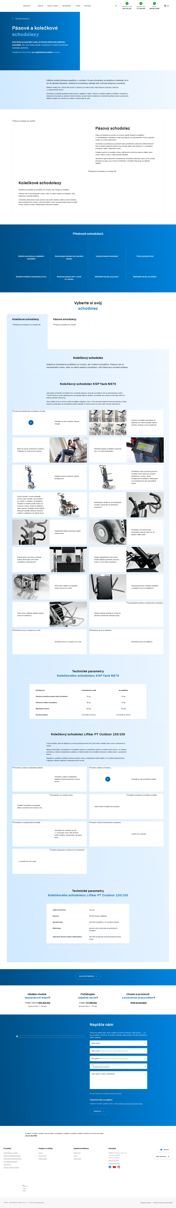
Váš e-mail (110, 1051)
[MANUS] (11, 6)
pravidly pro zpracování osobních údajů (130, 1103)
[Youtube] (114, 1167)
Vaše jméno (96, 1043)
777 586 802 (141, 8)
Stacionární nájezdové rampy (13, 1159)
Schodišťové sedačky (10, 1162)
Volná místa (77, 1159)
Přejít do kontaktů (138, 1003)
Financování (42, 1156)
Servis (40, 6)
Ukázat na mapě (114, 1160)
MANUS (12, 1134)
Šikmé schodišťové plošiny (12, 1156)
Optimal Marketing (39, 1202)
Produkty (27, 6)
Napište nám (154, 8)
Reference (67, 6)
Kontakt (87, 6)
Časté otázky (52, 6)
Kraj (108, 1064)
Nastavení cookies (146, 1202)
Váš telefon (110, 1058)
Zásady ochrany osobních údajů (163, 1202)
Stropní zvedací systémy (11, 1167)
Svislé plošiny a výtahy (11, 1153)
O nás (78, 6)
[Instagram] (118, 1167)
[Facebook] (110, 1167)
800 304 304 (127, 8)
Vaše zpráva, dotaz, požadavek (103, 1074)
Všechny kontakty (114, 1163)
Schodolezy (7, 1164)
